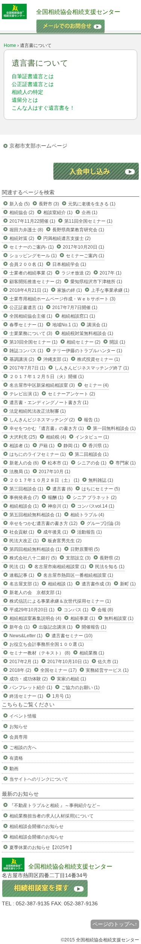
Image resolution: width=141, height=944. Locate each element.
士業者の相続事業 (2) (30, 273)
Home (10, 45)
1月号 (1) (61, 696)
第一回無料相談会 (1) (114, 428)
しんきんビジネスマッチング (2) (42, 419)
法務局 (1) (19, 471)
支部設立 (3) (78, 558)
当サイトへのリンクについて (38, 779)
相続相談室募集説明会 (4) (35, 618)
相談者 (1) (19, 445)
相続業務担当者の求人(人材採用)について (51, 816)
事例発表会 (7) (24, 497)
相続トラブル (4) (87, 514)
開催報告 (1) (94, 627)
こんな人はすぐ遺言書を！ (43, 108)
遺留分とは (25, 100)
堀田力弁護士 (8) (26, 229)
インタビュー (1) (92, 437)
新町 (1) (128, 584)
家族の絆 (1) (69, 290)
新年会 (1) (19, 627)
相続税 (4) (56, 437)
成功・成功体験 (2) (28, 679)
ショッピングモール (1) (33, 255)
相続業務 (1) (91, 653)
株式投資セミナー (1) (98, 359)
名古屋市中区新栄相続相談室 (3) (42, 385)
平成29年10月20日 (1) (32, 609)
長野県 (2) (110, 558)
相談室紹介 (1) (58, 212)
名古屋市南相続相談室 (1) (60, 566)
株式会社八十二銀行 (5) (33, 558)
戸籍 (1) (47, 445)
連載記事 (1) (21, 575)
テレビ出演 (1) (24, 394)
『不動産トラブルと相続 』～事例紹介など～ (55, 805)
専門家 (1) (125, 463)
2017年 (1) (110, 273)
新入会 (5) (19, 204)
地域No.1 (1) (65, 324)
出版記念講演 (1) (56, 627)
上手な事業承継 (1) (110, 290)
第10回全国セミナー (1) (33, 342)
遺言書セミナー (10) (72, 635)
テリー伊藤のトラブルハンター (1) (87, 350)
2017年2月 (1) (23, 661)
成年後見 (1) (55, 532)
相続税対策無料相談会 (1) (87, 333)
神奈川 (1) (58, 506)
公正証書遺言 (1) (26, 307)
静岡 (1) (71, 445)
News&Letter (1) (25, 635)
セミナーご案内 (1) (85, 255)
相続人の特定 (27, 92)
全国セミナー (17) (58, 670)
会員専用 (18, 737)
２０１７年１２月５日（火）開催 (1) (46, 376)
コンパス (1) (76, 609)
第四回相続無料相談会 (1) (35, 549)
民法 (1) (17, 566)
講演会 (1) (97, 324)
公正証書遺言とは (33, 84)
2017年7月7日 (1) (27, 368)
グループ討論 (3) (103, 523)
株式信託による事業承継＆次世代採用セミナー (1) (60, 601)
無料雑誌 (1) (100, 480)
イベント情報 (22, 716)
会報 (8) (105, 609)
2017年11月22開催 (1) (32, 221)
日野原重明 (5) (85, 549)
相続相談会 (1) (24, 506)
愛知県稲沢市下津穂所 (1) (96, 281)
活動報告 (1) (89, 532)
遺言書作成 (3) (96, 584)
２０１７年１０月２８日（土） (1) (44, 480)
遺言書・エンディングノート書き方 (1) (48, 402)
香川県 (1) (98, 445)
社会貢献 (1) (21, 532)
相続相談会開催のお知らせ (36, 826)
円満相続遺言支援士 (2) (67, 238)
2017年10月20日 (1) (83, 247)
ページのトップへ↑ (114, 924)
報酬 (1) (56, 497)
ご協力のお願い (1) (80, 687)
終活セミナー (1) (26, 696)
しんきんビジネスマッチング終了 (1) (92, 368)
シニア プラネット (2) (95, 497)
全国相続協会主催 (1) (30, 316)
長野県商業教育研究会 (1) (78, 229)
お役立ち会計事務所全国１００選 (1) (46, 644)
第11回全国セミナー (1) (88, 221)
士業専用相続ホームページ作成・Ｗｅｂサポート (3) (62, 299)
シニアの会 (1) (91, 463)
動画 (13, 768)
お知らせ (18, 726)
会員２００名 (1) (26, 264)
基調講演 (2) (21, 359)
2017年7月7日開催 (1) (74, 307)
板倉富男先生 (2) (65, 540)
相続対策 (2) (21, 238)
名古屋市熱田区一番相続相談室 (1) (78, 575)
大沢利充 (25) (23, 437)
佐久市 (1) (108, 661)
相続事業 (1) (82, 618)
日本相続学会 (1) (69, 264)
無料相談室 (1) (118, 618)
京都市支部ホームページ (38, 146)
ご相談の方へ (22, 747)
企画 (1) (89, 212)
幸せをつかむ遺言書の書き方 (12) (43, 523)
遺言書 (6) (62, 489)
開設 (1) (117, 342)
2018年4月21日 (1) (28, 290)
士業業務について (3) (30, 333)
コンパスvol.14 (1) (95, 506)
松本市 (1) (58, 463)
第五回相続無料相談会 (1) (35, 514)
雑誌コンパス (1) (26, 350)
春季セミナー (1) (26, 324)
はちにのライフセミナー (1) (37, 454)
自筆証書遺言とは (33, 76)
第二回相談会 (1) (92, 454)
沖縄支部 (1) (55, 359)
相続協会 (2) (21, 212)
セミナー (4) (96, 385)
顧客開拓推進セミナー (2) (35, 281)
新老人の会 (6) (24, 463)
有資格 (16, 758)
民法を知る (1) (109, 566)
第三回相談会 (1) (26, 489)
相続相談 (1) (60, 584)
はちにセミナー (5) (101, 489)
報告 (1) (92, 419)
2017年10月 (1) (54, 471)
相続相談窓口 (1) (78, 316)
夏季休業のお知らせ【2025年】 (41, 847)
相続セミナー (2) (83, 342)
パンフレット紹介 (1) (30, 687)
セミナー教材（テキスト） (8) (39, 653)
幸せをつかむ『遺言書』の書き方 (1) (46, 428)
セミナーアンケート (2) (71, 394)
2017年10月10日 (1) (68, 661)
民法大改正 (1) (24, 540)
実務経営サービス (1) (107, 670)
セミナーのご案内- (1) (31, 247)
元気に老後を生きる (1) (91, 204)
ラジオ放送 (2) (76, 273)
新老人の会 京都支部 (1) (35, 592)
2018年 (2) (20, 670)
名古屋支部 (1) (24, 584)
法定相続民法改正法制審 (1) (37, 411)
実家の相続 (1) (71, 679)
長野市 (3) (49, 204)
